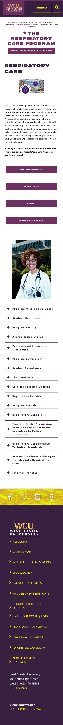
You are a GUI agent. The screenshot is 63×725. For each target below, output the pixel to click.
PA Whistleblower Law (29, 647)
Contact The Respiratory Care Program (31, 50)
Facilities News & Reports (31, 593)
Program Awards (24, 405)
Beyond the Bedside (27, 396)
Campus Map (22, 551)
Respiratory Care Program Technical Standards (31, 445)
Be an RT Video (31, 186)
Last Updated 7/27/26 (26, 709)
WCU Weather (22, 572)
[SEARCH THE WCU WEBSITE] (57, 7)
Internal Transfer (24, 472)
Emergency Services (27, 583)
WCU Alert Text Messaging (32, 562)
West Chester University (18, 22)
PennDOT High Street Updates (28, 606)
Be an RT (31, 203)
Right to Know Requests (30, 616)
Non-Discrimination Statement (27, 660)
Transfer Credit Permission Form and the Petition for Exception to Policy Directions (32, 429)
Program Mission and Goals (32, 308)
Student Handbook (26, 318)
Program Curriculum (27, 358)
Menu (42, 7)
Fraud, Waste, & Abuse (28, 637)
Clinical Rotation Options (31, 386)
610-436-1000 (18, 542)
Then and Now (22, 377)
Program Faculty (24, 327)
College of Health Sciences (42, 22)
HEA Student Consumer (30, 626)
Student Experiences (27, 368)
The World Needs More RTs (31, 220)
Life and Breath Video (31, 169)
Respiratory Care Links (29, 414)
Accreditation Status (27, 336)
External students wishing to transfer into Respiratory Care (33, 460)
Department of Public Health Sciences (21, 24)
